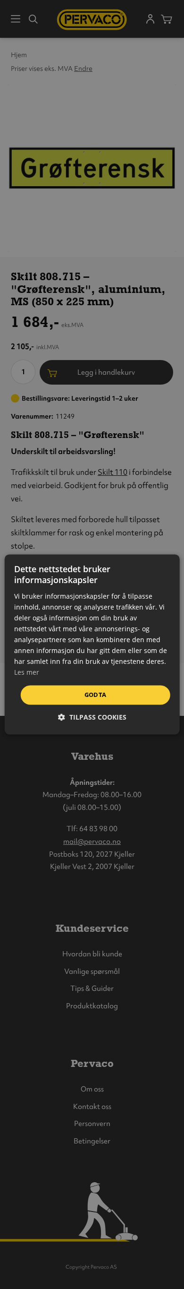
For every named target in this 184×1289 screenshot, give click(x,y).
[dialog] (92, 644)
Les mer (26, 672)
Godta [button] (95, 694)
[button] (92, 717)
